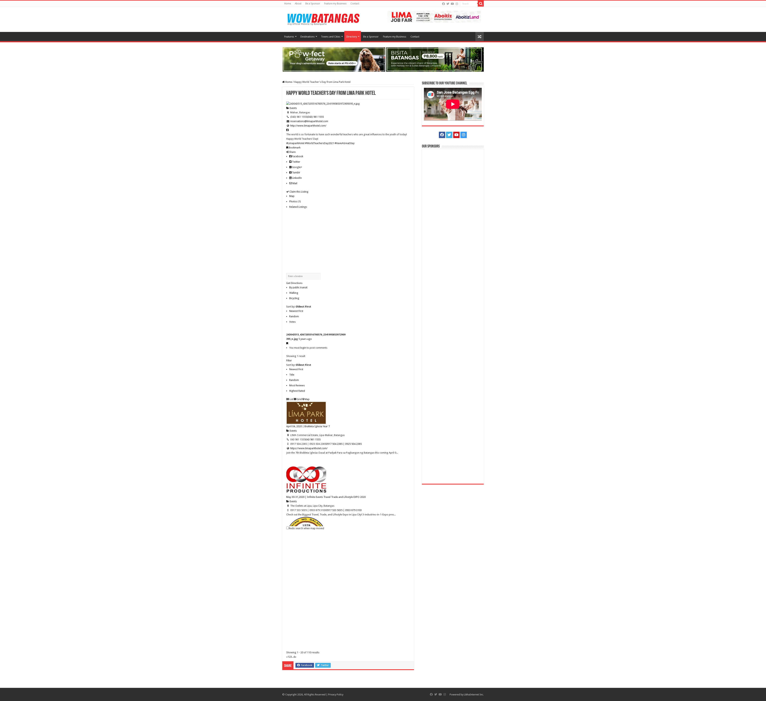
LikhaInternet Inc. (474, 694)
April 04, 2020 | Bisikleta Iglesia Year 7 (308, 426)
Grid (299, 399)
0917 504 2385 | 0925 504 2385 (344, 443)
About (298, 3)
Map (291, 196)
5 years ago (305, 338)
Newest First (296, 310)
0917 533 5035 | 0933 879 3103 (344, 510)
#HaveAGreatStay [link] (344, 143)
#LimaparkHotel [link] (295, 143)
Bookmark (294, 147)
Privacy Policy (335, 694)
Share (292, 151)
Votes (292, 321)
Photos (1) (295, 201)
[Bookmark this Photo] (287, 343)
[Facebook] (443, 3)
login (303, 347)
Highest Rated (297, 390)
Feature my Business (335, 3)
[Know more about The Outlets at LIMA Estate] (434, 16)
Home (287, 3)
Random (294, 316)
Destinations (307, 36)
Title (291, 374)
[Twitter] (448, 3)
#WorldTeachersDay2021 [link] (319, 143)
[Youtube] (452, 3)
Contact (354, 3)
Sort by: (298, 306)
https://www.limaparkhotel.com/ (309, 448)
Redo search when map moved (306, 528)
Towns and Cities (330, 36)
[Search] (481, 4)
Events (293, 108)
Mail (294, 183)
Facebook (297, 156)
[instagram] (456, 3)
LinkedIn (296, 177)
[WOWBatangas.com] (323, 18)
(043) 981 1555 (315, 116)
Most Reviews (297, 385)
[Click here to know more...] (383, 59)
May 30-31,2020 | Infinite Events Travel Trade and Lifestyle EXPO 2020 (326, 496)
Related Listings (298, 206)
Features (289, 36)
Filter (289, 360)
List (291, 399)
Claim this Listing (298, 191)
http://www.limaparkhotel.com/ (308, 125)
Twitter (295, 161)
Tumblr (295, 172)
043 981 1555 (313, 439)
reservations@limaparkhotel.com (309, 121)
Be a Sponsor (312, 3)
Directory (351, 36)
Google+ (296, 167)
